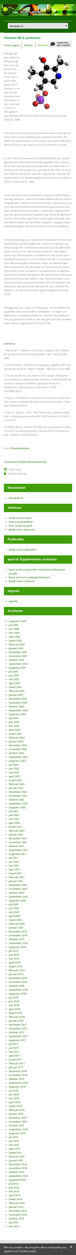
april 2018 (14, 1009)
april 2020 (14, 916)
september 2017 (18, 1036)
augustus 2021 (17, 854)
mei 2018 (14, 1005)
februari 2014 (17, 1203)
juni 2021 (14, 861)
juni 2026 (14, 629)
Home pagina (12, 45)
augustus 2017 (17, 1040)
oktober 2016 (16, 1079)
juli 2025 (13, 671)
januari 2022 (16, 834)
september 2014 (18, 1176)
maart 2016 (15, 1106)
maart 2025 (15, 687)
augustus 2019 (17, 947)
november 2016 (18, 1075)
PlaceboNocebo (20, 448)
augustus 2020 (17, 900)
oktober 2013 (16, 1218)
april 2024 (14, 729)
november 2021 (18, 842)
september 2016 (18, 1082)
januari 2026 (16, 648)
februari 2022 (17, 830)
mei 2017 (14, 1051)
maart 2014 (15, 1199)
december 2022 (18, 792)
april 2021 (14, 869)
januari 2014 (16, 1207)
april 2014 (14, 1195)
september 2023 (18, 757)
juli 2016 (13, 1090)
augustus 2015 (17, 1133)
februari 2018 (17, 1017)
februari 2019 (17, 970)
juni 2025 (14, 675)
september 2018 (18, 989)
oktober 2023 (16, 753)
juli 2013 (13, 1222)
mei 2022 (14, 819)
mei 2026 (14, 632)
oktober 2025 (16, 660)
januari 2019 (16, 974)
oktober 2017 (16, 1032)
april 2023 (14, 776)
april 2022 (14, 823)
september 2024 (18, 710)
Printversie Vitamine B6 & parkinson (25, 462)
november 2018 (18, 982)
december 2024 (18, 698)
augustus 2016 (17, 1086)
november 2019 (18, 935)
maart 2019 (15, 966)
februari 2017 (17, 1063)
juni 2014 (14, 1187)
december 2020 (18, 885)
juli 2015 (13, 1137)
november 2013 (18, 1214)
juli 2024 (13, 718)
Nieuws (28, 45)
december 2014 (18, 1164)
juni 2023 (14, 768)
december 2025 (18, 652)
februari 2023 (17, 784)
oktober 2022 (16, 799)
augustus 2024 (17, 714)
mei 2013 (14, 1226)
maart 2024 (15, 733)
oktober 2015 (16, 1125)
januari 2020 (16, 927)
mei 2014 (14, 1191)
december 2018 (18, 978)
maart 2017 (15, 1059)
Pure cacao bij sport (20, 525)
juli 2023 (13, 764)
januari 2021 (16, 881)
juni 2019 (14, 954)
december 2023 (18, 745)
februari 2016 (17, 1110)
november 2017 (18, 1028)
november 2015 (18, 1121)
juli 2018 (13, 997)
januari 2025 (16, 695)
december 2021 (18, 838)
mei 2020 (14, 912)
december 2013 (18, 1211)
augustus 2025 (17, 667)
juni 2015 (14, 1141)
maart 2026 (15, 640)
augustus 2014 (17, 1179)
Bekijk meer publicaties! (23, 549)
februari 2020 (17, 923)
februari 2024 (17, 737)
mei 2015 (14, 1145)
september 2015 (18, 1129)
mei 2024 (14, 726)
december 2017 (18, 1024)
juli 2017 (13, 1044)
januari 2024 (16, 741)
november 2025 (18, 656)
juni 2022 (14, 815)
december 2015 (18, 1117)
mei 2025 (14, 679)
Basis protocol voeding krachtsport (29, 577)
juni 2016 (14, 1094)
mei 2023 (14, 772)
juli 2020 (13, 904)
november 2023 (18, 749)
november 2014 (18, 1168)
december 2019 (18, 931)
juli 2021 (13, 857)
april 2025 (14, 683)
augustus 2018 (17, 993)
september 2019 (18, 943)
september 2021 (18, 850)
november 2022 (18, 795)
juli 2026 (13, 625)
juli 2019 (13, 951)
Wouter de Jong (17, 473)
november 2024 (18, 702)
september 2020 (18, 896)
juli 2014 (13, 1183)
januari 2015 (16, 1160)
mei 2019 (14, 958)
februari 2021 (17, 877)
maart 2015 (15, 1152)
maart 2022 (15, 826)
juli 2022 (13, 811)
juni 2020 (14, 908)
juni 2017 (14, 1048)
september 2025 (18, 664)
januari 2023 (16, 788)
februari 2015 (17, 1156)
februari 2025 (17, 691)
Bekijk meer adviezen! (22, 529)
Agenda (13, 601)
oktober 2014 (16, 1172)
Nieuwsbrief (16, 498)
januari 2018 (16, 1020)
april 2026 (14, 636)
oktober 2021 (16, 846)
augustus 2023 (17, 761)
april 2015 (14, 1148)
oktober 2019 (16, 939)
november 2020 (18, 889)
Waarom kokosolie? (20, 518)
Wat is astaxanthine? (21, 522)
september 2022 (18, 803)
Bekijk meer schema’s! (22, 581)
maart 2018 (15, 1013)
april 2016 (14, 1102)
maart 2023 (15, 780)
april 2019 (14, 962)
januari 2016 (16, 1114)
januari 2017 (16, 1067)
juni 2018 (14, 1001)
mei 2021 (14, 865)
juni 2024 (14, 722)
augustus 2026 (17, 621)
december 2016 (18, 1071)
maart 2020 (15, 920)
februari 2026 (17, 644)
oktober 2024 (16, 706)
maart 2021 (15, 873)
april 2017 (14, 1055)
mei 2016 (14, 1098)
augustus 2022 (17, 807)
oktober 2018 (16, 986)
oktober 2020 (16, 892)
